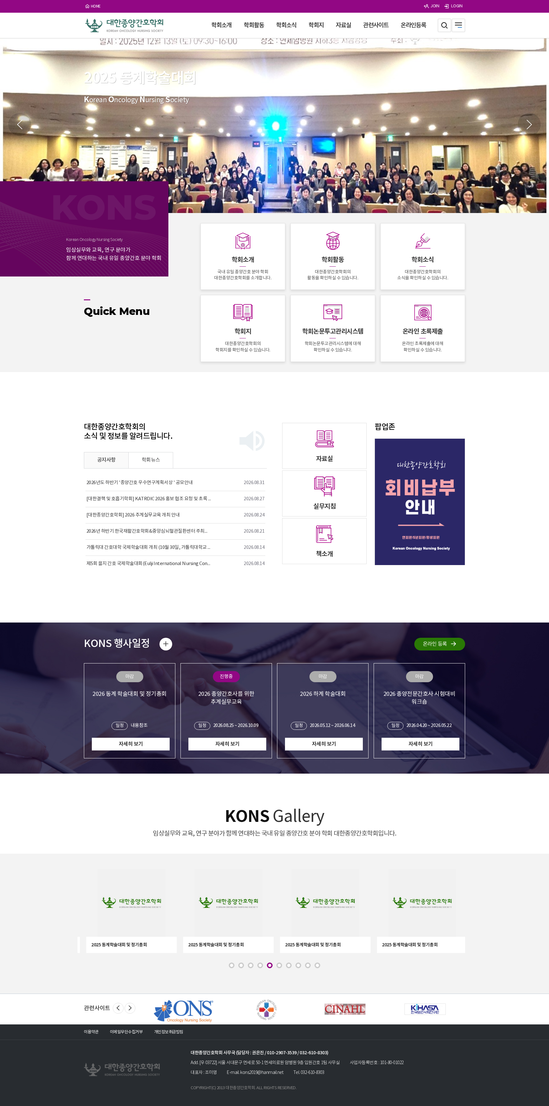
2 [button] (241, 965)
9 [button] (308, 965)
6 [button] (279, 965)
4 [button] (260, 965)
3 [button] (251, 965)
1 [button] (231, 965)
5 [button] (270, 965)
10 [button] (317, 965)
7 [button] (289, 965)
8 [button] (298, 965)
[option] (274, 125)
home (96, 6)
